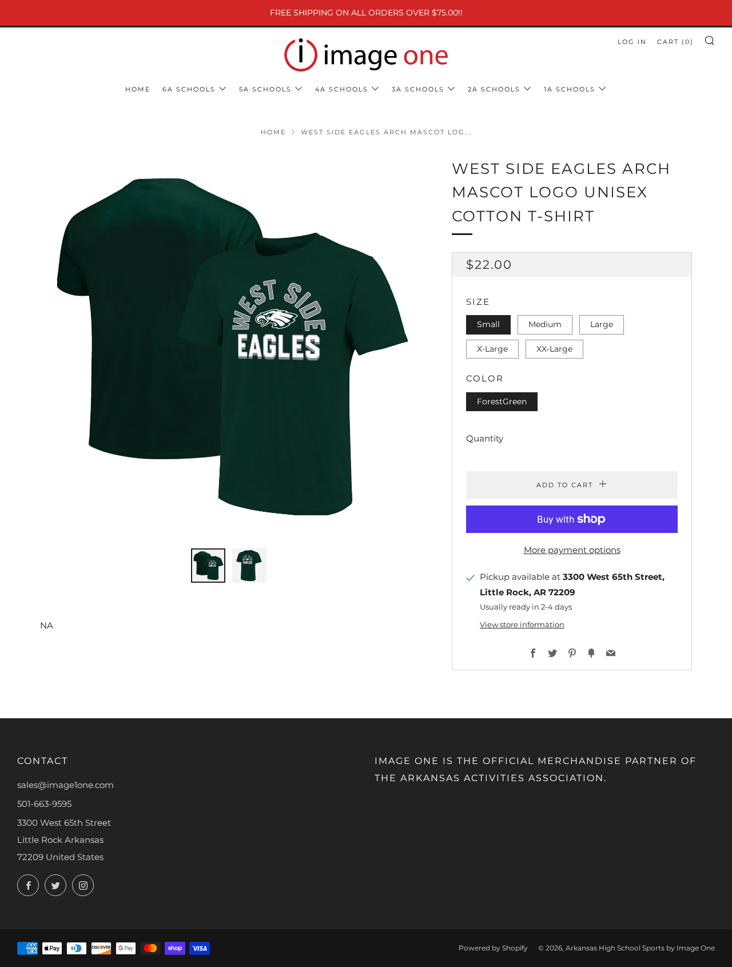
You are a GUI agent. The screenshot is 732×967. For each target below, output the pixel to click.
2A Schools (494, 89)
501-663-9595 (44, 803)
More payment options (572, 549)
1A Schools (569, 89)
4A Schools (341, 89)
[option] (228, 346)
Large (601, 324)
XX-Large (554, 348)
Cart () (675, 42)
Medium (545, 324)
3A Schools (418, 89)
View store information (522, 624)
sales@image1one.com (65, 784)
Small (488, 324)
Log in (632, 42)
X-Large (492, 348)
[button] (208, 565)
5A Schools (265, 89)
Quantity (484, 438)
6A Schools (189, 89)
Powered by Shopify (493, 948)
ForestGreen (502, 401)
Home (137, 89)
